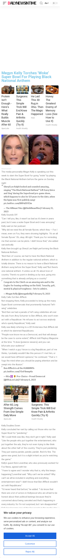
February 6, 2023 (27, 379)
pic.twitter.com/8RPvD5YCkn (18, 203)
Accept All (30, 536)
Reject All (30, 551)
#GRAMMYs (28, 368)
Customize (30, 543)
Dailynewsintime (22, 3)
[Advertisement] (30, 38)
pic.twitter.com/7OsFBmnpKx (18, 371)
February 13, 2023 (41, 293)
